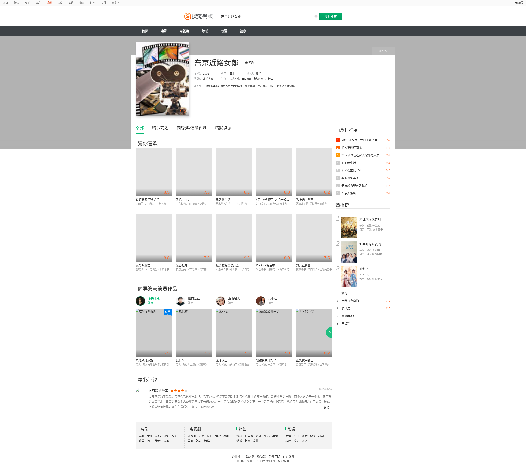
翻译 (81, 2)
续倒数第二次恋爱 (227, 265)
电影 (164, 31)
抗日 (210, 436)
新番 (305, 436)
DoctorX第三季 (265, 265)
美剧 (190, 441)
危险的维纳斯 (144, 360)
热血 (296, 436)
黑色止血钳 (183, 199)
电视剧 (184, 31)
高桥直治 (208, 78)
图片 (38, 2)
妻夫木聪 (235, 78)
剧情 (258, 73)
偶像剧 (192, 436)
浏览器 (261, 456)
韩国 (150, 441)
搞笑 (313, 436)
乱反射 (180, 360)
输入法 (250, 456)
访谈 (259, 436)
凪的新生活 (223, 199)
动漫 (224, 31)
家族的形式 (143, 265)
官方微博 (288, 456)
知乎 (27, 2)
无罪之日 (221, 360)
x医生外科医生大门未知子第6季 (276, 199)
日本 (232, 73)
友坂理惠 (258, 78)
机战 (321, 436)
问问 (92, 2)
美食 (275, 436)
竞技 (256, 441)
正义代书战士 (304, 360)
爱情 (150, 436)
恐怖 (166, 436)
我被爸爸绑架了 (266, 360)
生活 (267, 436)
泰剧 (226, 436)
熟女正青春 (303, 265)
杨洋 (207, 441)
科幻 (174, 436)
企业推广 (237, 456)
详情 (327, 407)
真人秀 (249, 436)
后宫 (288, 436)
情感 (239, 436)
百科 (103, 2)
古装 (201, 436)
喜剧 (141, 436)
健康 (243, 31)
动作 (158, 436)
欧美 (141, 441)
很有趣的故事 (158, 390)
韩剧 (199, 441)
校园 (296, 441)
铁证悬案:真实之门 (148, 199)
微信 (16, 2)
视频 (49, 2)
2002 (206, 73)
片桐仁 (269, 78)
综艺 (205, 31)
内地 (166, 441)
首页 (145, 31)
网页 (5, 2)
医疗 (60, 2)
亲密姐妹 (181, 265)
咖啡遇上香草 (304, 199)
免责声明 (274, 456)
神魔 (288, 441)
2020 (305, 441)
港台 (158, 441)
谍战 (218, 436)
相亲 (247, 441)
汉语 (70, 2)
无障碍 (519, 2)
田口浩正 (246, 78)
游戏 (239, 441)
